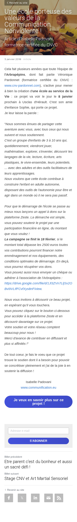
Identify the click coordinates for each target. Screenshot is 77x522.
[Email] (48, 498)
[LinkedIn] (35, 498)
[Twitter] (22, 498)
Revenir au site (18, 3)
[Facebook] (8, 498)
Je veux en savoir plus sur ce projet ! (39, 402)
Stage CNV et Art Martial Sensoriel (36, 478)
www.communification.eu (38, 387)
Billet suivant (11, 473)
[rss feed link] (59, 498)
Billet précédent (13, 456)
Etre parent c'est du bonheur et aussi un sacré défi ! (38, 464)
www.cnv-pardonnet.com (22, 85)
